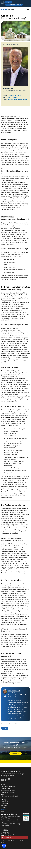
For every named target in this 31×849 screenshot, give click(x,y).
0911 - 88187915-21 (12, 96)
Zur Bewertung (15, 753)
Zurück (5, 728)
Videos (3, 811)
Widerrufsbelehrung (6, 835)
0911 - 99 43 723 (10, 790)
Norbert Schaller (14, 690)
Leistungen (4, 804)
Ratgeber (4, 810)
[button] (4, 845)
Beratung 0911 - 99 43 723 (15, 5)
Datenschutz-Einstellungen (8, 834)
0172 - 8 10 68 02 (9, 792)
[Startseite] (8, 8)
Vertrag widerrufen (6, 837)
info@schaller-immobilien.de (15, 99)
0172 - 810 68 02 (10, 97)
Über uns (4, 808)
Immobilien (4, 802)
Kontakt (8, 2)
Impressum (4, 829)
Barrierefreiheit (5, 832)
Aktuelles (4, 806)
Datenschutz (4, 830)
